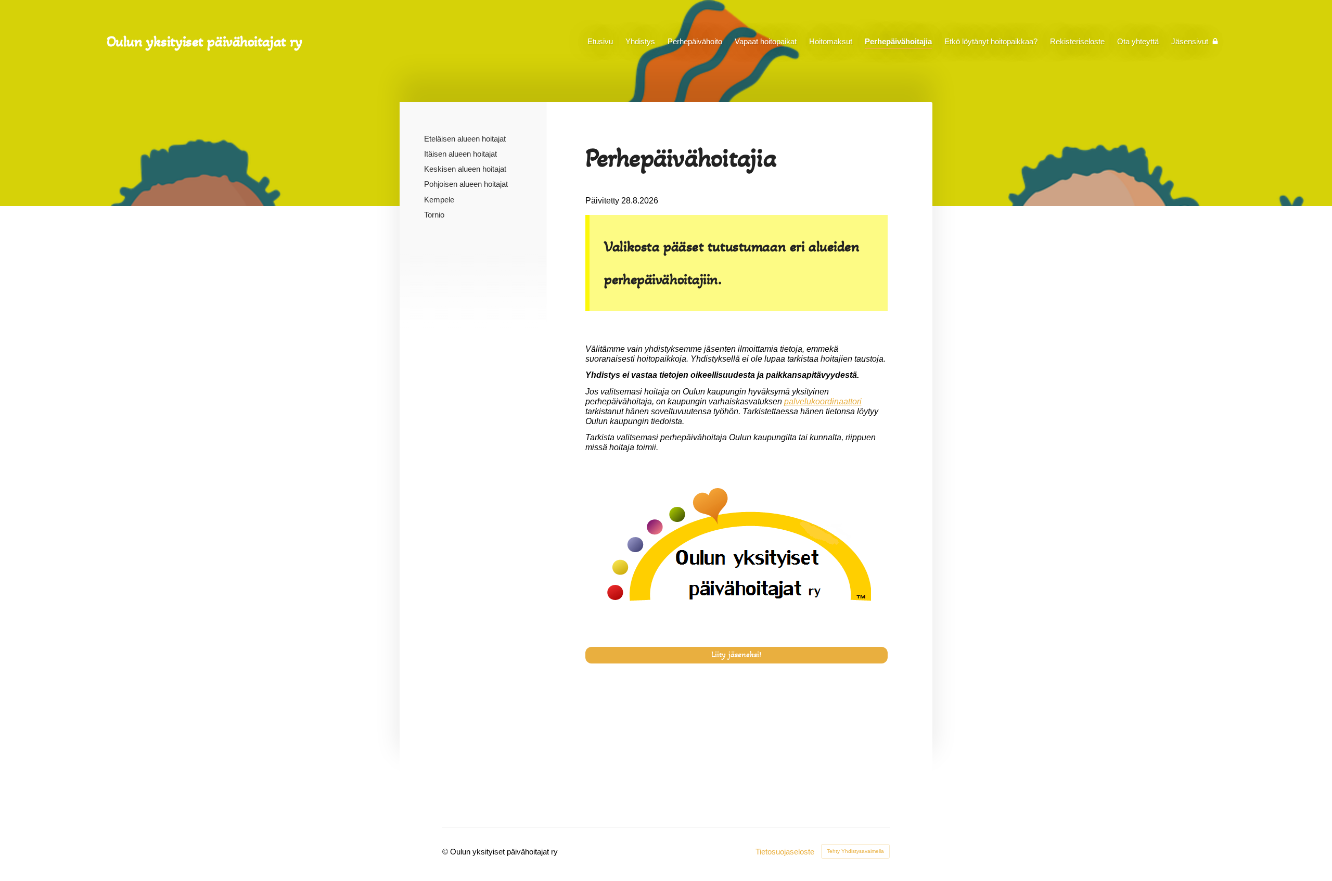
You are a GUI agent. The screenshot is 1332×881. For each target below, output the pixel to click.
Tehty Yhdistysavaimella (855, 851)
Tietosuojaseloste (784, 852)
